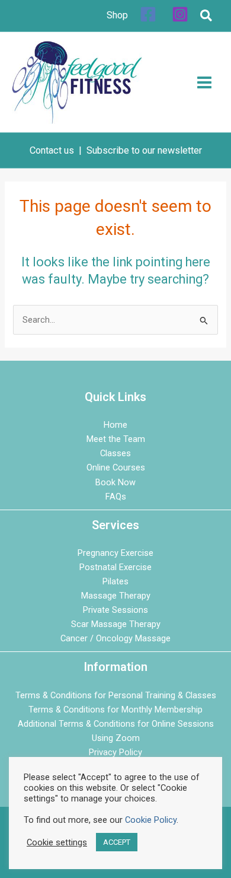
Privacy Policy (115, 752)
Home (115, 424)
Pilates (115, 581)
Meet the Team (115, 439)
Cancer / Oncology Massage (115, 638)
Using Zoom (116, 738)
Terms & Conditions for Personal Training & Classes (115, 695)
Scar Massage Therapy (116, 624)
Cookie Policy (151, 820)
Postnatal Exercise (115, 567)
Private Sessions (115, 610)
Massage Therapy (115, 595)
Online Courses (115, 467)
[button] (206, 17)
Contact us (52, 150)
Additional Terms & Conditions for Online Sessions (116, 723)
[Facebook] (148, 14)
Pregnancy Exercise (115, 553)
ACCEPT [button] (116, 842)
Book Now (115, 482)
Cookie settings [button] (57, 842)
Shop (117, 15)
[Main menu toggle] (204, 82)
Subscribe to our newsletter (144, 150)
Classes (115, 453)
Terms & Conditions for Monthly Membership (115, 709)
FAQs (115, 496)
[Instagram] (180, 14)
